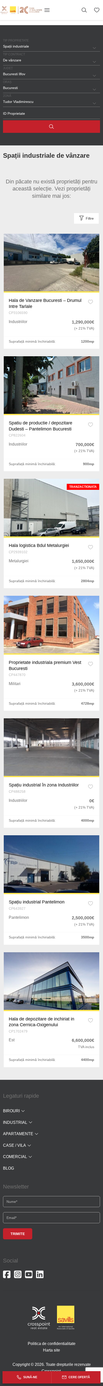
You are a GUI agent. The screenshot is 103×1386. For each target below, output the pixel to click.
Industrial (15, 1122)
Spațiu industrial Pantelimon (36, 901)
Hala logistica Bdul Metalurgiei (39, 545)
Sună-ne (29, 1377)
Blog (8, 1168)
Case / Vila (14, 1145)
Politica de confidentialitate (52, 1343)
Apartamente (18, 1134)
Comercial (15, 1157)
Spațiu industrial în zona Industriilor (44, 784)
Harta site (51, 1350)
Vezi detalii (51, 262)
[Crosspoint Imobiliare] (21, 10)
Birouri (11, 1111)
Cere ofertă (79, 1377)
